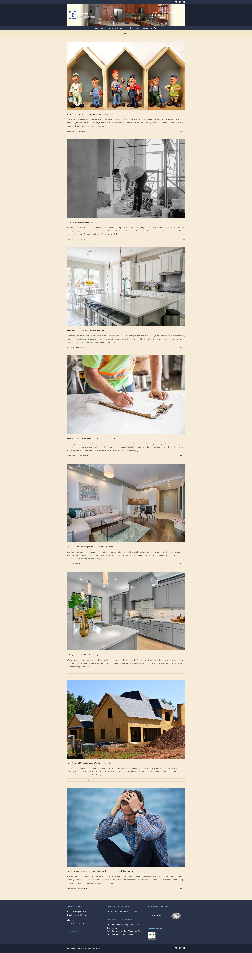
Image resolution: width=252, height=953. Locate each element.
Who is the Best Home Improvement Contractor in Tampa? (90, 547)
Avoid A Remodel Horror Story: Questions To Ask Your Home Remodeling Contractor (101, 871)
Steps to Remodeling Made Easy (80, 222)
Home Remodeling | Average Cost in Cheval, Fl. (85, 330)
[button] (155, 28)
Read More (182, 131)
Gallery (126, 76)
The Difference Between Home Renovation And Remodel (90, 114)
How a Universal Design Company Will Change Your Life (89, 763)
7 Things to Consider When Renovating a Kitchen (86, 655)
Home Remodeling (83, 131)
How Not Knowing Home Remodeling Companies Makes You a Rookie (95, 438)
